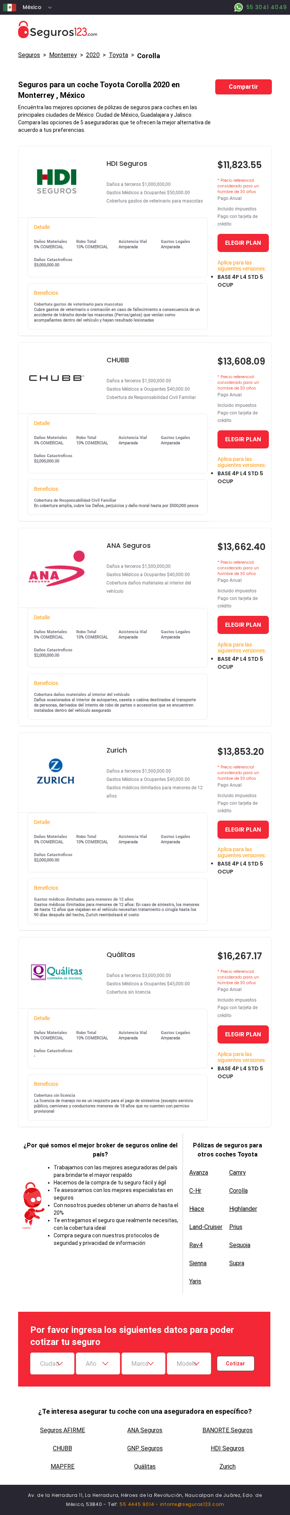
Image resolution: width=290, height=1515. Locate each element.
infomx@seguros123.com (192, 1504)
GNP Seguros (145, 1448)
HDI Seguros (227, 1448)
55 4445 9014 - (140, 1504)
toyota (118, 55)
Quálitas (145, 1466)
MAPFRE (62, 1466)
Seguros (29, 55)
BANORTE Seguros (227, 1430)
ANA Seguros (144, 1430)
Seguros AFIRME (62, 1430)
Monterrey (63, 55)
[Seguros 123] (145, 30)
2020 (93, 55)
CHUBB (62, 1448)
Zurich (227, 1466)
